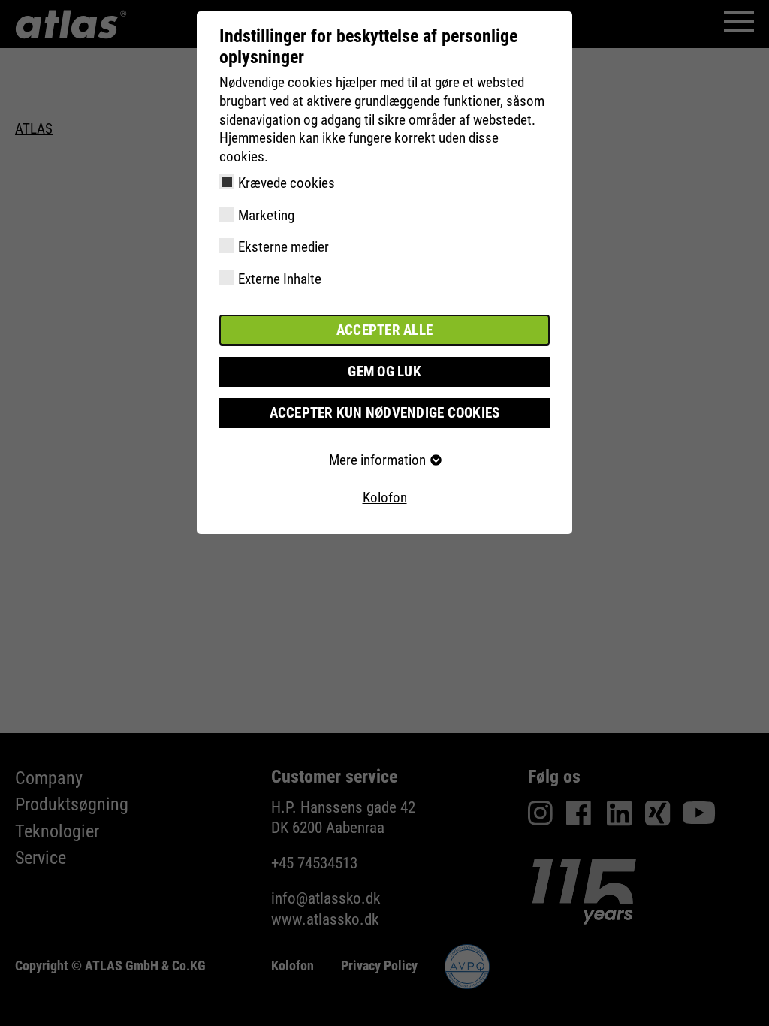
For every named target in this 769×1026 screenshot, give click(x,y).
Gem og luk (384, 371)
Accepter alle (384, 330)
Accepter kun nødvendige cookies (385, 412)
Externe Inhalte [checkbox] (279, 279)
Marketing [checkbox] (266, 215)
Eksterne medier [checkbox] (283, 246)
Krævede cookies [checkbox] (286, 183)
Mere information (379, 460)
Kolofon (385, 497)
